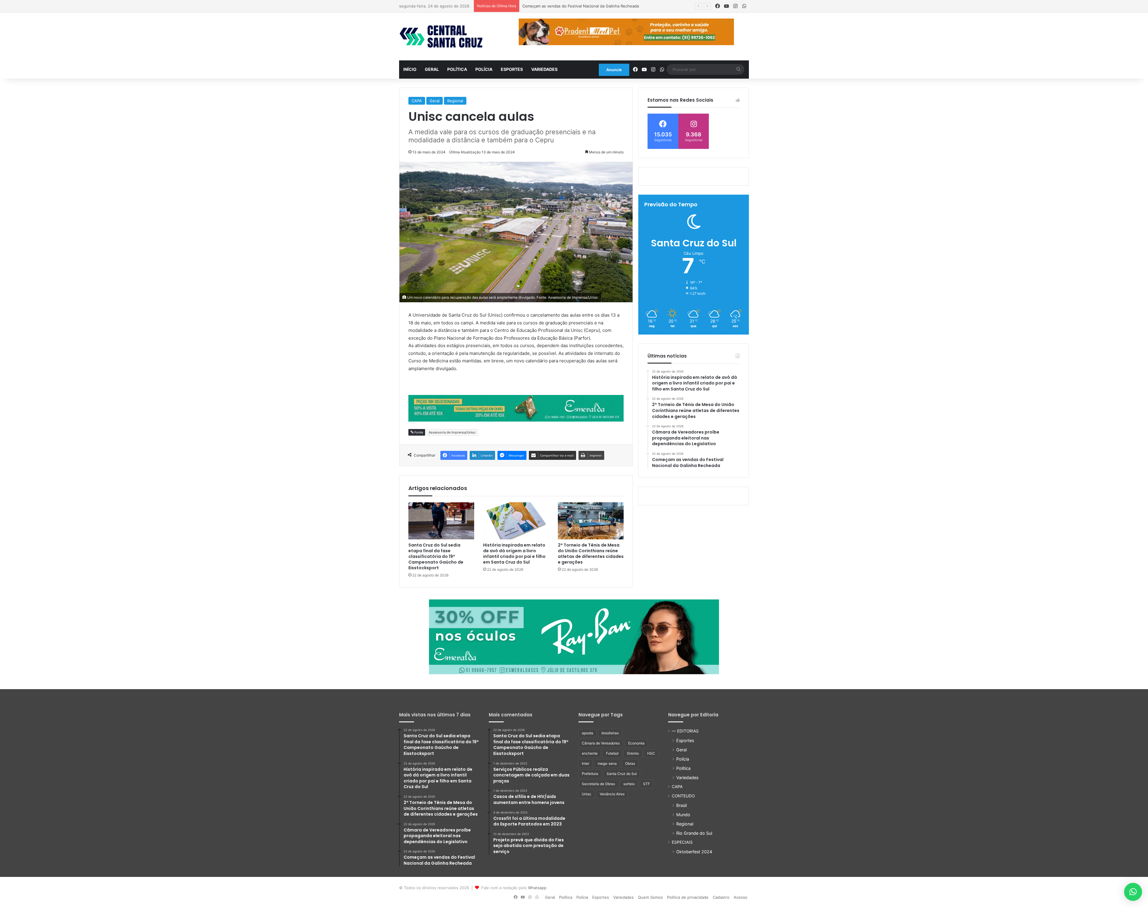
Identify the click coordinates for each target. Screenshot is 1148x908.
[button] (1133, 892)
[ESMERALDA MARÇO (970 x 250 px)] (574, 636)
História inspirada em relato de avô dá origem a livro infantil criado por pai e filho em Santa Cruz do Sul (514, 553)
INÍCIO (409, 69)
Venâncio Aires (612, 794)
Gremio (633, 753)
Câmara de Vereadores (601, 743)
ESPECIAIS (682, 842)
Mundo (683, 814)
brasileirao (610, 733)
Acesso (740, 897)
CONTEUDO (683, 795)
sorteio (629, 784)
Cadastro (721, 897)
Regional (455, 100)
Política (457, 69)
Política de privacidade (688, 897)
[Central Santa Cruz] (441, 36)
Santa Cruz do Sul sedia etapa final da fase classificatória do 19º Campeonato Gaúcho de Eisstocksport (435, 556)
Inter (585, 763)
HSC (651, 753)
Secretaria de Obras (598, 784)
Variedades (544, 69)
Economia (636, 743)
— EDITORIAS (685, 731)
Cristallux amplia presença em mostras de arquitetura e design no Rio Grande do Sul (601, 6)
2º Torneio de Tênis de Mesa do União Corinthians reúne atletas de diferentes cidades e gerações (591, 553)
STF (646, 784)
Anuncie (614, 69)
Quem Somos (650, 897)
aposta (587, 733)
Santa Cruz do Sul (622, 773)
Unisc (586, 794)
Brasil (681, 805)
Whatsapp (537, 887)
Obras (630, 763)
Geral (432, 69)
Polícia (483, 69)
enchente (590, 753)
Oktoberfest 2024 (694, 851)
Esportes (512, 69)
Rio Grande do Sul (694, 833)
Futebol (612, 753)
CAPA (417, 100)
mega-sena (607, 763)
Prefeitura (590, 773)
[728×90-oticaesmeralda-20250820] (516, 407)
